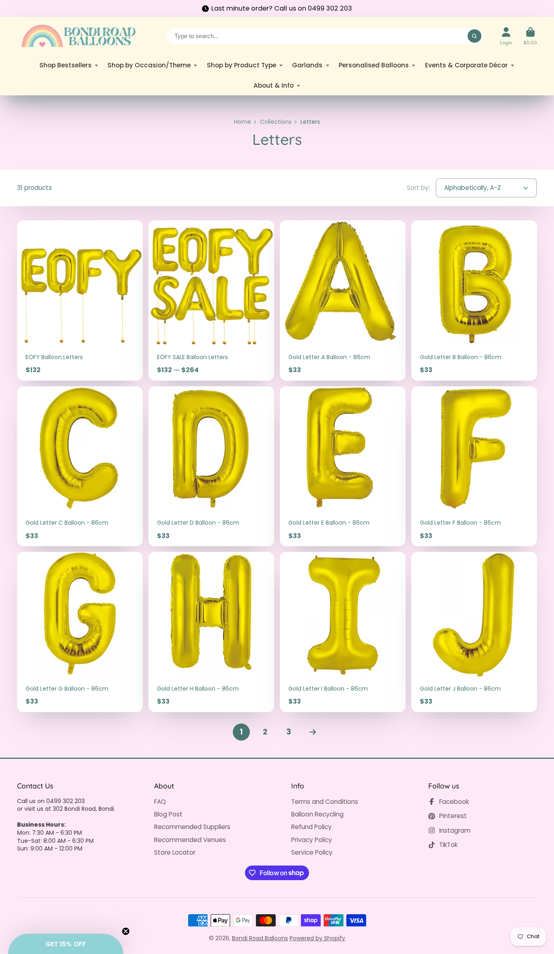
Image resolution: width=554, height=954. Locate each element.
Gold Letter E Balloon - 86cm (343, 466)
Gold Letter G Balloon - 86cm (80, 632)
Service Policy (312, 852)
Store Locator (174, 852)
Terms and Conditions (324, 801)
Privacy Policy (311, 840)
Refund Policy (311, 827)
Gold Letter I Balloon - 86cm (343, 632)
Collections (276, 122)
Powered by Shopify (317, 938)
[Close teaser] (126, 931)
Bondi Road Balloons (260, 938)
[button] (65, 944)
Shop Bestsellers (65, 65)
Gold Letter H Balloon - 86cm (211, 632)
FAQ (160, 801)
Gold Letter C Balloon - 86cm (80, 466)
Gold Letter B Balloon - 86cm (474, 300)
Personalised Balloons (374, 65)
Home (242, 122)
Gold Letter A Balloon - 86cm (343, 300)
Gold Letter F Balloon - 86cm (474, 466)
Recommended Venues (190, 840)
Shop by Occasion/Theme (149, 65)
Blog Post (168, 814)
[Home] (78, 36)
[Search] (474, 36)
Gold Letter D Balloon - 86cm (211, 466)
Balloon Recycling (317, 814)
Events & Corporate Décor (466, 65)
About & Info (273, 85)
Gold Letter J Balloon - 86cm (474, 632)
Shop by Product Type (241, 65)
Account (506, 36)
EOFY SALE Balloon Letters (211, 300)
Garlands (307, 65)
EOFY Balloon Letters (80, 300)
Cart (530, 36)
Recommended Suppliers (192, 827)
